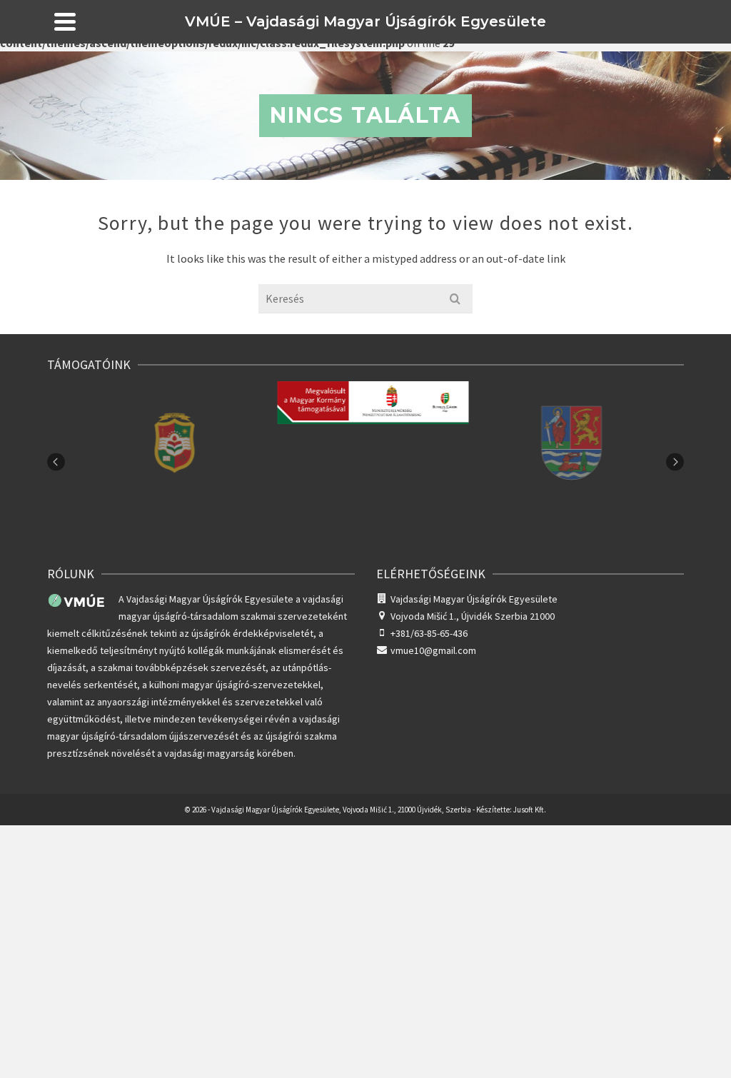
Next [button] (675, 462)
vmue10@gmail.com (433, 650)
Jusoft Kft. (529, 810)
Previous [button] (56, 462)
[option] (168, 462)
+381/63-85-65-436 (429, 633)
